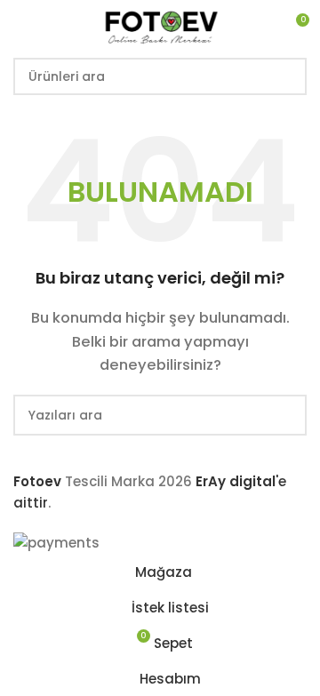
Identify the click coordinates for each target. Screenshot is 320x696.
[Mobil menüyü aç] (20, 26)
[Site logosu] (160, 25)
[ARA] (288, 76)
